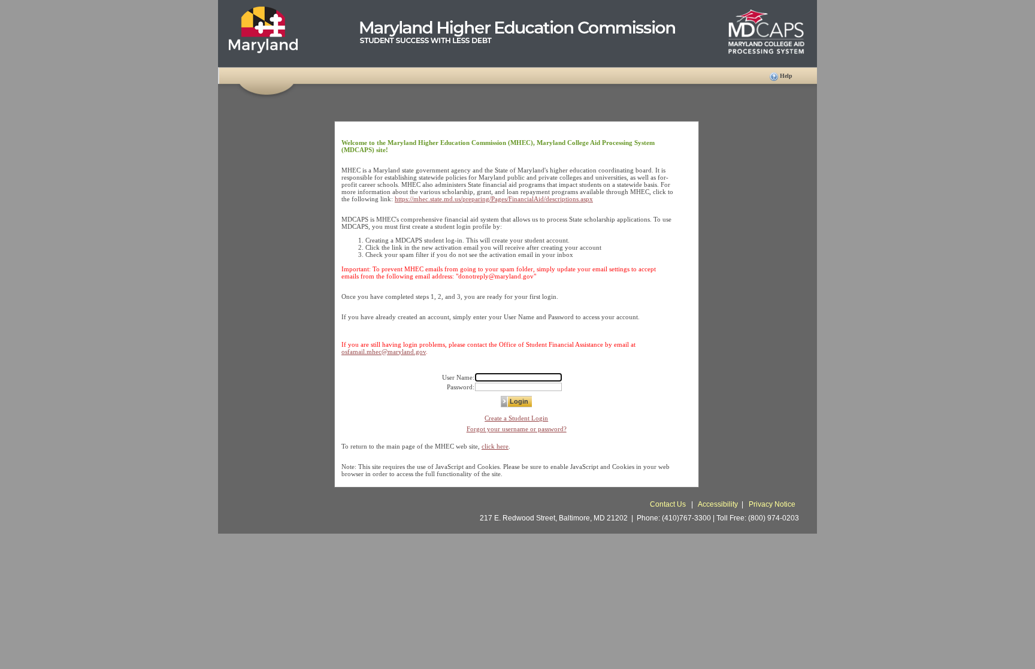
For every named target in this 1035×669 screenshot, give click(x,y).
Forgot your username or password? (517, 428)
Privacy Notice (772, 504)
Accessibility (718, 504)
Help (786, 75)
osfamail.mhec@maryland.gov (383, 351)
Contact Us (669, 504)
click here (495, 446)
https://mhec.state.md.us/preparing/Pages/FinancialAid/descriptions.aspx (494, 198)
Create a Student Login (516, 418)
